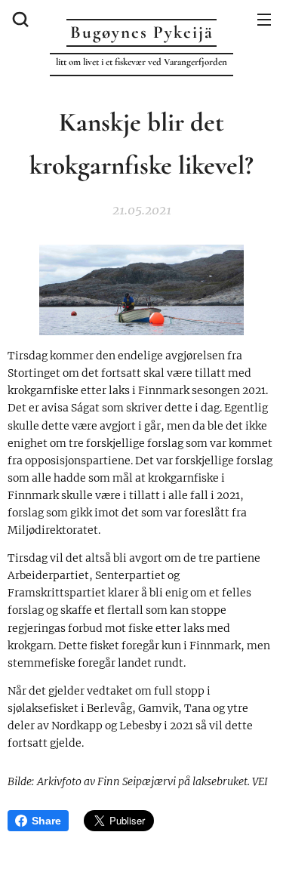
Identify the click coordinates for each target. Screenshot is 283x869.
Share (46, 821)
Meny (264, 19)
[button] (19, 19)
